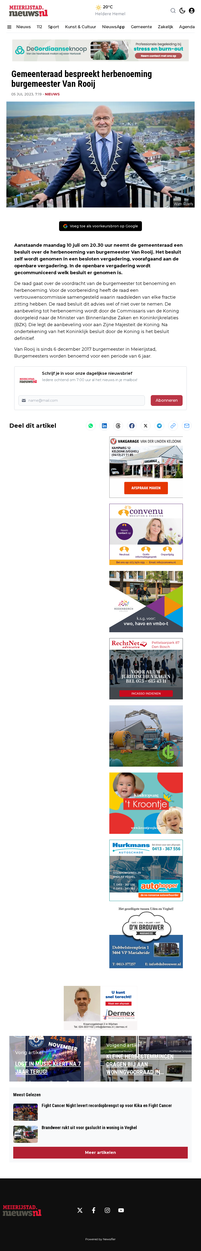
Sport (53, 27)
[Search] (173, 10)
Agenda (187, 27)
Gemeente (141, 27)
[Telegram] (159, 426)
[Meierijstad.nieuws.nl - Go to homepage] (22, 1210)
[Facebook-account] (94, 1210)
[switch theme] (182, 10)
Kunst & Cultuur (80, 27)
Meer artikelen (100, 1152)
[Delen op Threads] (118, 426)
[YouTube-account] (121, 1210)
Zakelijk (165, 27)
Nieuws (23, 27)
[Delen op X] (146, 426)
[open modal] (192, 10)
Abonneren (167, 400)
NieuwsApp (113, 27)
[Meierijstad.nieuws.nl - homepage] (28, 10)
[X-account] (80, 1210)
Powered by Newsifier (100, 1239)
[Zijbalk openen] (9, 27)
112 (39, 27)
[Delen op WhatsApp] (91, 426)
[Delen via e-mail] (187, 426)
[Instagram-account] (107, 1210)
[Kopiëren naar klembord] (173, 426)
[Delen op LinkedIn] (104, 426)
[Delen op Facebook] (132, 426)
